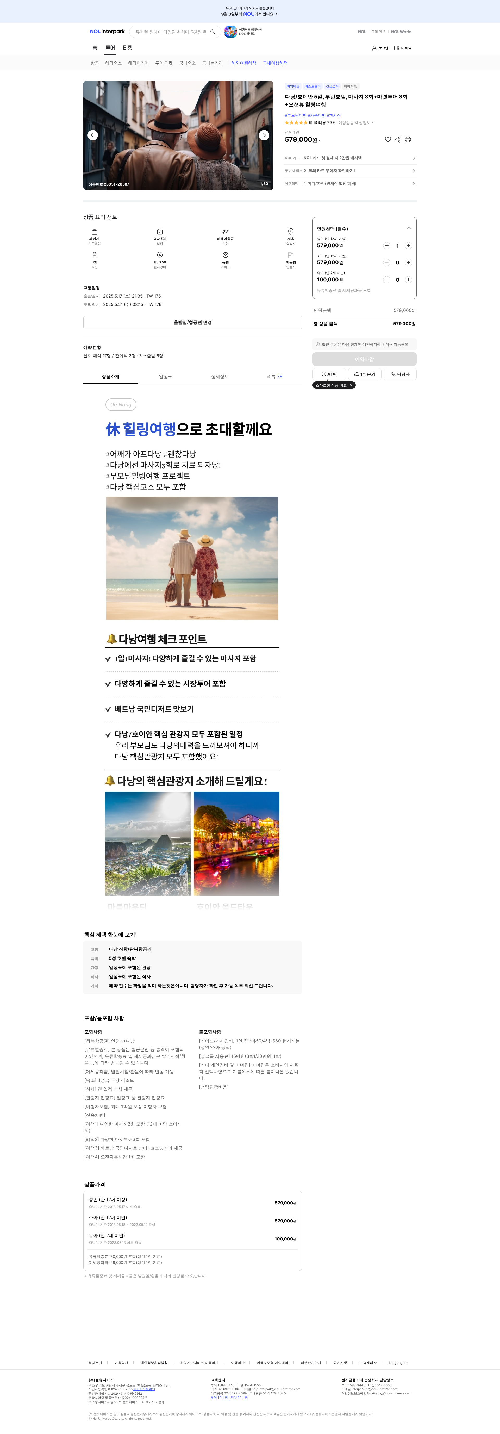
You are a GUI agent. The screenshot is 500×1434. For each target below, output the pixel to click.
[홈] (95, 48)
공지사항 (340, 1363)
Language (397, 1363)
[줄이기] (386, 245)
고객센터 (366, 1363)
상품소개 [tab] (111, 376)
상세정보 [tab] (220, 376)
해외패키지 (138, 62)
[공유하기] (398, 139)
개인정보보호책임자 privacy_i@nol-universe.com (376, 1393)
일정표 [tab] (165, 376)
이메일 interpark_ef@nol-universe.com (369, 1389)
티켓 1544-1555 (249, 1385)
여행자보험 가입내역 (272, 1363)
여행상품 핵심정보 (354, 122)
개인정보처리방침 (154, 1363)
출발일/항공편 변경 (193, 322)
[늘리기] (408, 245)
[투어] (110, 48)
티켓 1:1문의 (239, 1397)
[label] (364, 228)
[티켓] (127, 48)
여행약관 (238, 1363)
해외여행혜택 (244, 62)
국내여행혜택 (275, 62)
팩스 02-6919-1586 (225, 1389)
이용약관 (121, 1363)
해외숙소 (113, 62)
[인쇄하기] (407, 139)
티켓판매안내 (311, 1363)
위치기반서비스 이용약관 (199, 1363)
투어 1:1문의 (219, 1397)
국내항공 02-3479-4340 (267, 1393)
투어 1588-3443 (223, 1385)
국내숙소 (187, 62)
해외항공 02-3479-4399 (229, 1393)
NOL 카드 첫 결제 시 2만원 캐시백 (333, 157)
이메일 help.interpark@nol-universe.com (271, 1389)
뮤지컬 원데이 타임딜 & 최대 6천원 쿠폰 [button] (171, 31)
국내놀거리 (212, 62)
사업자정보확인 (144, 1389)
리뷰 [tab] (275, 376)
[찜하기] (388, 139)
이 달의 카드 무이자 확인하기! (329, 170)
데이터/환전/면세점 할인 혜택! (330, 183)
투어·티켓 (164, 62)
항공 (95, 62)
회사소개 (95, 1363)
